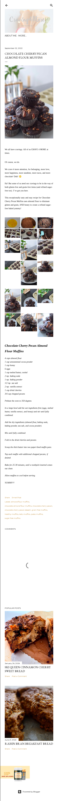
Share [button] (7, 497)
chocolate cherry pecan (42, 506)
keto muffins (24, 514)
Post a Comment (19, 676)
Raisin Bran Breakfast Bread (29, 744)
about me (11, 35)
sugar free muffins (12, 518)
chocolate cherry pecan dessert (18, 510)
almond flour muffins (20, 502)
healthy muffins (11, 514)
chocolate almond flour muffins (18, 506)
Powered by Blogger (31, 792)
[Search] (51, 5)
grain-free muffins (39, 510)
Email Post (16, 497)
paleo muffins (37, 514)
